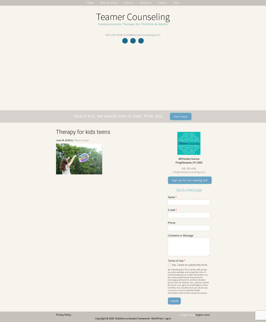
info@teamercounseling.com (142, 35)
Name (172, 197)
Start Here (180, 116)
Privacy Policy (63, 314)
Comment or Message (180, 235)
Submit (174, 301)
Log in (168, 318)
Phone (171, 222)
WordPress (157, 318)
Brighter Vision (202, 314)
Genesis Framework (139, 318)
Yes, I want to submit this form (189, 265)
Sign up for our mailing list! (190, 180)
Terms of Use (176, 260)
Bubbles (120, 318)
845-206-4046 (114, 35)
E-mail (172, 210)
